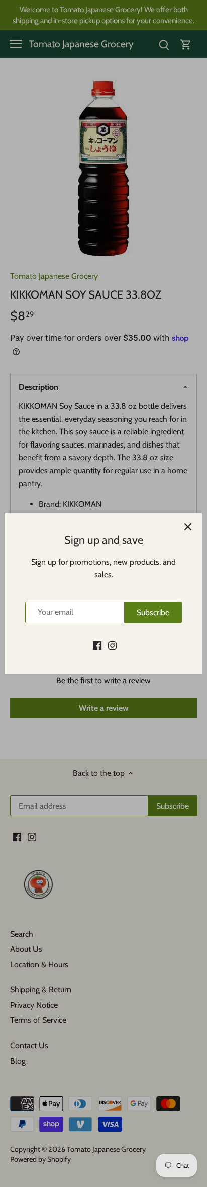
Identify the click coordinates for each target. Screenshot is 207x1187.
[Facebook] (97, 644)
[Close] (188, 527)
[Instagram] (112, 644)
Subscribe (153, 612)
